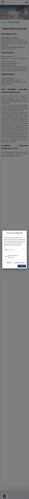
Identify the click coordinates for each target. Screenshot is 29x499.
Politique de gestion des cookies (12, 244)
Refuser (9, 262)
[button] (14, 250)
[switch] (5, 256)
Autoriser (22, 266)
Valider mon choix (19, 262)
